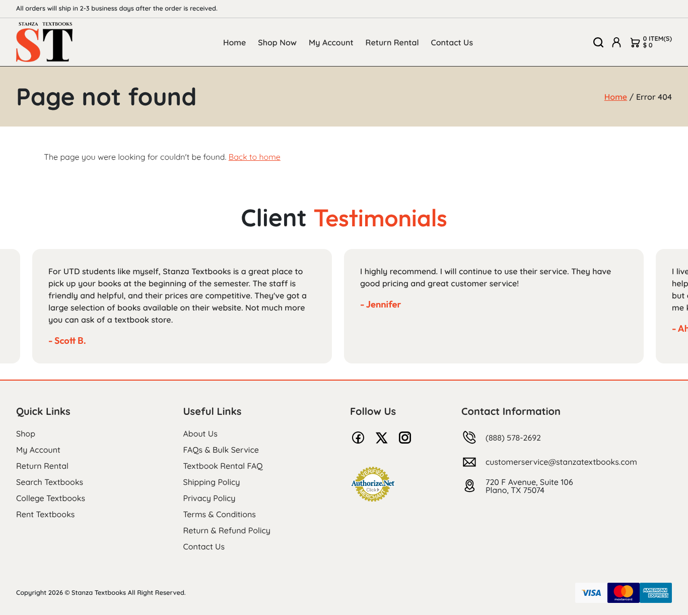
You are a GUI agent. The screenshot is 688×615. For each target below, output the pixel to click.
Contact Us (452, 42)
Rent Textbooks (45, 514)
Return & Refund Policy (226, 530)
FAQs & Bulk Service (221, 450)
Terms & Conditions (219, 514)
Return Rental (392, 42)
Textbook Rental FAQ (223, 466)
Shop (25, 433)
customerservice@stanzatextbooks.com (561, 462)
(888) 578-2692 (513, 438)
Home (234, 42)
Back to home (255, 157)
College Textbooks (50, 498)
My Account (331, 42)
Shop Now (277, 42)
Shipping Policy (211, 482)
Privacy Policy (209, 498)
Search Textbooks (49, 482)
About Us (200, 433)
